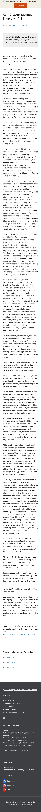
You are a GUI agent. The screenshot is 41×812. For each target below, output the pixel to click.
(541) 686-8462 (10, 706)
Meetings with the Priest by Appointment (18, 770)
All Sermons (22, 25)
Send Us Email (10, 709)
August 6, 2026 (8, 667)
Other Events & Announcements (15, 750)
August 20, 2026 (9, 662)
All (14, 25)
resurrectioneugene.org (14, 712)
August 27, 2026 (8, 657)
